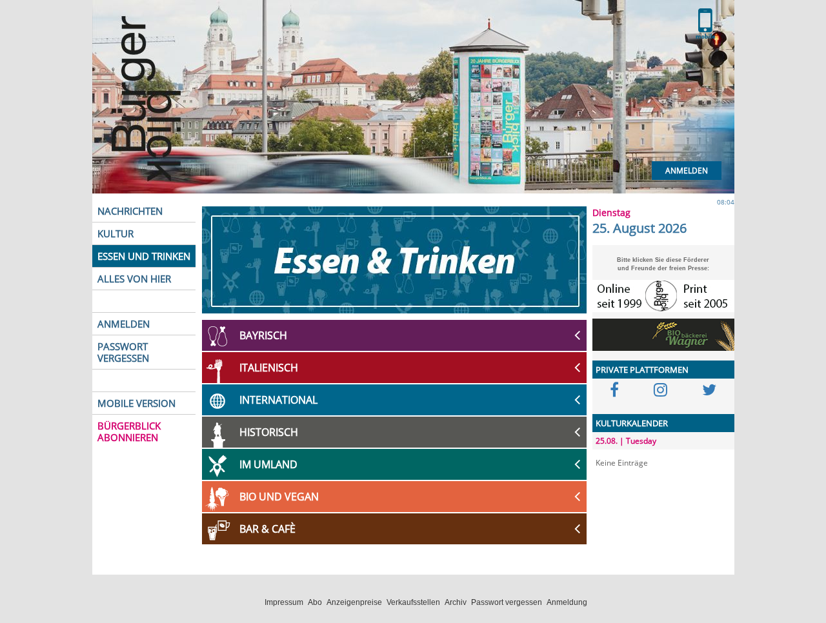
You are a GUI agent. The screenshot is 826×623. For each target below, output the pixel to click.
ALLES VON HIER (134, 278)
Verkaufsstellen (413, 602)
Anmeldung (567, 602)
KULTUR (115, 233)
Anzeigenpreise (354, 602)
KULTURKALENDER (632, 423)
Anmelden (686, 170)
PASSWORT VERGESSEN (123, 352)
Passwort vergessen (506, 602)
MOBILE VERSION (136, 403)
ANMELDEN (123, 323)
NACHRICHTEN (130, 210)
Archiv (456, 602)
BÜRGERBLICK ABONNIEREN (129, 431)
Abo (315, 602)
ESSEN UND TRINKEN (143, 256)
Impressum (284, 602)
